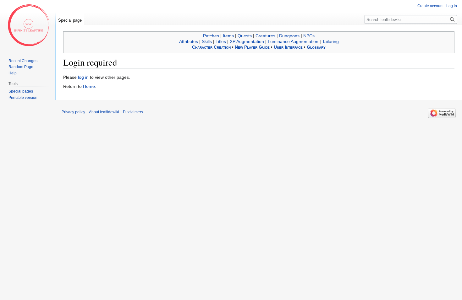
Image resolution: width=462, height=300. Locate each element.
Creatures (265, 35)
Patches (211, 35)
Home (89, 86)
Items (228, 35)
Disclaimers (133, 112)
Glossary (316, 47)
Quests (245, 35)
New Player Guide (252, 47)
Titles (221, 41)
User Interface (288, 47)
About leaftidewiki (104, 112)
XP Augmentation (247, 41)
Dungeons (289, 35)
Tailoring (330, 41)
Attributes (188, 41)
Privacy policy (73, 112)
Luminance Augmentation (293, 41)
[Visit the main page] (28, 25)
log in (83, 77)
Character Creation (211, 47)
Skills (207, 41)
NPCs (309, 35)
